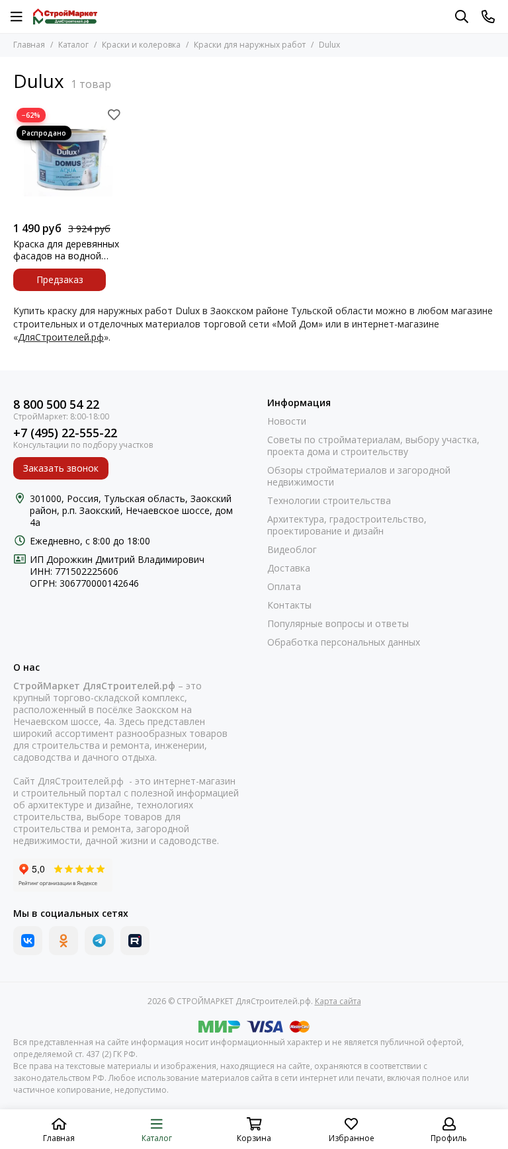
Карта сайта (338, 1001)
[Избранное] (114, 114)
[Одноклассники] (63, 940)
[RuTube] (134, 940)
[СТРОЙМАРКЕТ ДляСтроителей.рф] (65, 16)
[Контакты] (488, 16)
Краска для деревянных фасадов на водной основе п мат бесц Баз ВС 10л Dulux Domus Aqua (66, 250)
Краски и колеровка (141, 44)
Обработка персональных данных (343, 642)
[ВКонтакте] (27, 940)
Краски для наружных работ (250, 44)
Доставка (288, 568)
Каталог (73, 44)
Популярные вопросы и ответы (338, 624)
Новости (286, 421)
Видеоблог (292, 550)
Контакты (289, 605)
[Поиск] (461, 16)
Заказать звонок (61, 468)
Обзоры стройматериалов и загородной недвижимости (358, 476)
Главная (29, 44)
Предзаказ (59, 279)
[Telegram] (99, 940)
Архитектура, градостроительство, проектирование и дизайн (347, 525)
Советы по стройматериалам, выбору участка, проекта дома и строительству (373, 446)
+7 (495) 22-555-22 (65, 433)
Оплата (284, 587)
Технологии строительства (329, 501)
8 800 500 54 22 (56, 404)
